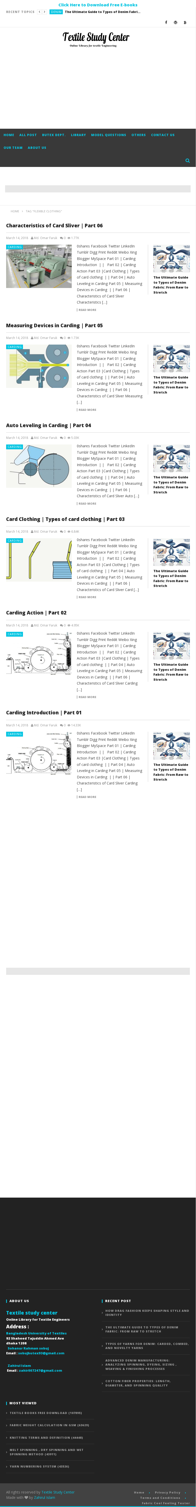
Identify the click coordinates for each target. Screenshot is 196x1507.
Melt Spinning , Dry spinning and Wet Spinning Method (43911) (47, 1452)
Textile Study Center (58, 1492)
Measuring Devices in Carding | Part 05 (54, 325)
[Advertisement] (98, 88)
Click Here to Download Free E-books (98, 5)
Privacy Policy (167, 1492)
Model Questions (108, 135)
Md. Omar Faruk (45, 238)
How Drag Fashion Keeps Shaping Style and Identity (147, 1313)
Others (138, 135)
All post (28, 135)
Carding (15, 247)
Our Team (13, 148)
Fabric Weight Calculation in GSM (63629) (49, 1425)
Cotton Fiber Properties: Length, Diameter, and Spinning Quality (138, 1383)
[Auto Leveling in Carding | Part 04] (39, 466)
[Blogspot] (185, 22)
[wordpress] (175, 22)
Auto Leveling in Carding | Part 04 (48, 425)
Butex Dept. (54, 135)
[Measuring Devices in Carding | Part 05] (39, 366)
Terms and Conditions (160, 1498)
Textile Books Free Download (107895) (46, 1413)
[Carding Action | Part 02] (39, 653)
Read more (87, 309)
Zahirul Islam (44, 1497)
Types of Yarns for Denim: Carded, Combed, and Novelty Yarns (147, 1346)
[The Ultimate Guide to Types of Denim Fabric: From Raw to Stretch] (171, 258)
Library (78, 135)
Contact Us (163, 135)
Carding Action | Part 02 (36, 612)
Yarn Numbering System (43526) (39, 1466)
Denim (56, 12)
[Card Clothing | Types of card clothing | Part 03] (39, 560)
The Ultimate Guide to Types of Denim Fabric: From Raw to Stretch (103, 12)
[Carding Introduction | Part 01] (39, 753)
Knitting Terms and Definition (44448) (46, 1437)
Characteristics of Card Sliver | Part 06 (54, 225)
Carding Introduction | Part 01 (44, 712)
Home (9, 135)
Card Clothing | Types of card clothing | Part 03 (65, 519)
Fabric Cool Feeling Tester (166, 1503)
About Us (37, 148)
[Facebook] (166, 22)
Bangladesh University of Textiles (36, 1333)
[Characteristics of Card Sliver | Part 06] (39, 266)
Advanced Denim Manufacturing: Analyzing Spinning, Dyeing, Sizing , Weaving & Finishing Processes (141, 1364)
